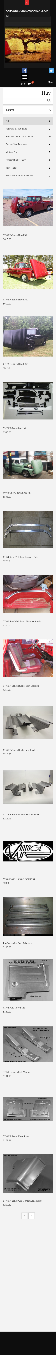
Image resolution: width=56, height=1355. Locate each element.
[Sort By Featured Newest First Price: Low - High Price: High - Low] (28, 110)
